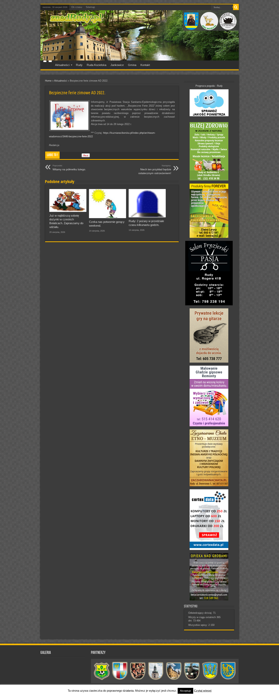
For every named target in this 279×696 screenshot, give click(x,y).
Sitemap (90, 7)
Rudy (79, 65)
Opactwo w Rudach (174, 671)
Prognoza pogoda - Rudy (209, 85)
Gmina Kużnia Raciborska (228, 671)
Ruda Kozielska (96, 65)
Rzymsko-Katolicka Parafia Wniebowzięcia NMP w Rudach (156, 671)
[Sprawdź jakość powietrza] (209, 115)
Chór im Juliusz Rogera (138, 671)
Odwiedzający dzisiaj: (200, 612)
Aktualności (62, 65)
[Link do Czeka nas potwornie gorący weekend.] (107, 203)
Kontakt (145, 65)
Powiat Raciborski (120, 671)
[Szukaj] (236, 7)
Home (48, 80)
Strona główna (47, 65)
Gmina (132, 65)
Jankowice (117, 65)
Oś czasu (76, 7)
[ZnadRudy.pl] (76, 21)
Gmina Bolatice (210, 671)
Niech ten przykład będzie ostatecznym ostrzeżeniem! (154, 169)
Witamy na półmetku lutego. (69, 167)
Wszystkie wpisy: (198, 625)
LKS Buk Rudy (102, 671)
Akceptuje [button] (185, 690)
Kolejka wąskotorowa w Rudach (192, 671)
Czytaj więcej (202, 690)
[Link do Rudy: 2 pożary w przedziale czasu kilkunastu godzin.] (147, 203)
